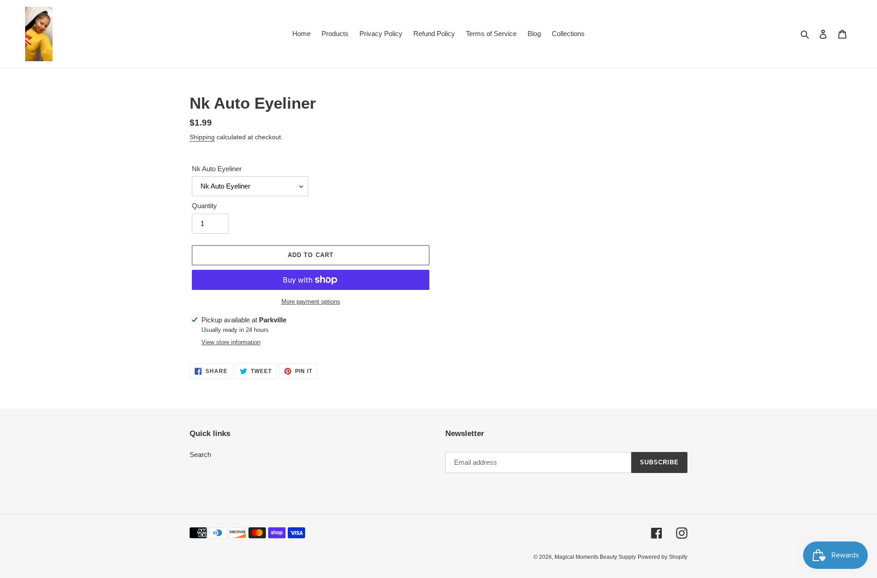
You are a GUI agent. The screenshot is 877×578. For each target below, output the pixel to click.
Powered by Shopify (662, 557)
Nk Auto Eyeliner (217, 169)
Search (200, 454)
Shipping (202, 137)
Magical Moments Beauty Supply (595, 557)
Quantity (204, 206)
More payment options (310, 301)
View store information (230, 342)
